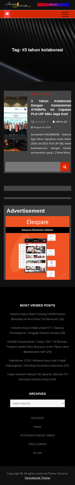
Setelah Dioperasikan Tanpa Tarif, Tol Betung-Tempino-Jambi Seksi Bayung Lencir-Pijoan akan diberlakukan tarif (37, 346)
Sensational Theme (37, 478)
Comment (40, 121)
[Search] (64, 166)
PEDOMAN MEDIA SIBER (37, 435)
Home (37, 426)
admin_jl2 (61, 121)
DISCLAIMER (37, 444)
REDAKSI (37, 418)
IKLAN (37, 453)
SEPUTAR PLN (42, 94)
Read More (63, 152)
